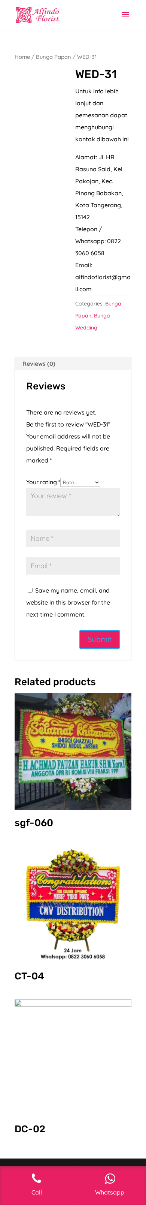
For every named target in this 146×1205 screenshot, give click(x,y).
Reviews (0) (38, 363)
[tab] (73, 363)
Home (22, 56)
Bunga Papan (53, 56)
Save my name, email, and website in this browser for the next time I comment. (68, 602)
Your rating (43, 482)
